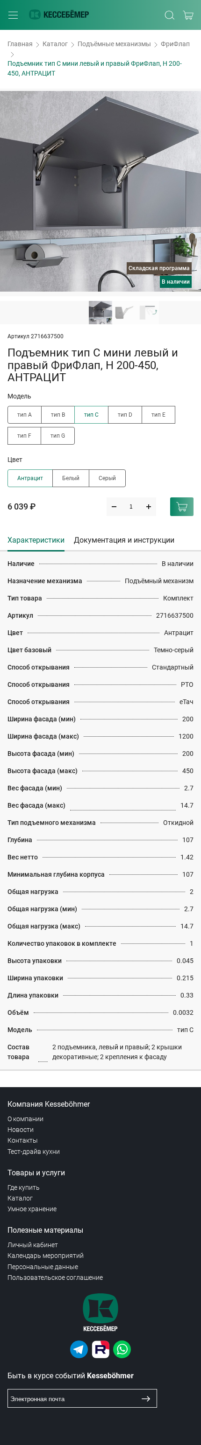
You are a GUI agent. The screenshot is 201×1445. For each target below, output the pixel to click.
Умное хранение (32, 1209)
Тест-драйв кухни (33, 1151)
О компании (25, 1119)
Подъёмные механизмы (114, 44)
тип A (24, 415)
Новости (20, 1129)
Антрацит (30, 478)
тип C (91, 415)
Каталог (55, 44)
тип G (57, 436)
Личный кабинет (32, 1245)
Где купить (23, 1187)
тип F (24, 436)
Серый (107, 478)
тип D (125, 415)
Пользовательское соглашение (55, 1277)
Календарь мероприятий (45, 1255)
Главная (20, 44)
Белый (70, 478)
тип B (58, 415)
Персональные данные (42, 1266)
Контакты (22, 1140)
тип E (158, 415)
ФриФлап (175, 44)
